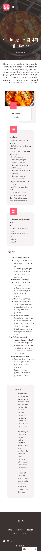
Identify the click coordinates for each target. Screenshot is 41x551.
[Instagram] (8, 541)
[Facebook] (4, 541)
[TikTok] (12, 541)
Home (10, 530)
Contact (25, 533)
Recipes (30, 530)
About (15, 533)
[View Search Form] (13, 7)
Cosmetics (19, 530)
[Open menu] (35, 7)
